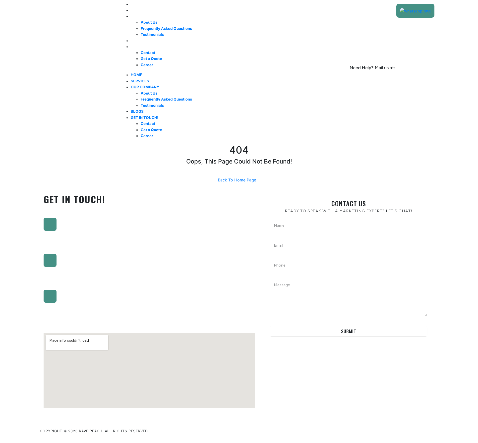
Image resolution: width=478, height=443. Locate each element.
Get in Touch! (146, 46)
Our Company (146, 16)
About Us (149, 22)
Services (140, 10)
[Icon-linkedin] (383, 430)
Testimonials (152, 34)
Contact (148, 52)
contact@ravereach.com (362, 75)
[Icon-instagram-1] (416, 430)
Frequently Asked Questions (166, 28)
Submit (348, 331)
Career (147, 64)
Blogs (137, 40)
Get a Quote (151, 58)
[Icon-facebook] (399, 430)
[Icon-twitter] (432, 430)
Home (137, 4)
